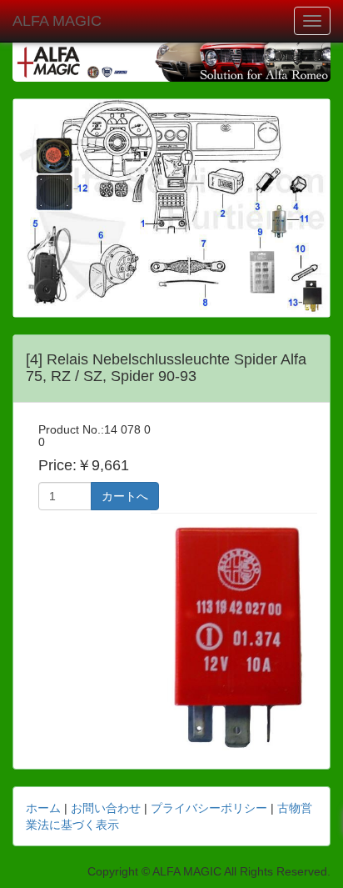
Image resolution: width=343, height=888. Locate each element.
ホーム (43, 808)
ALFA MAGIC (57, 21)
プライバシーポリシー (209, 808)
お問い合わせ (106, 808)
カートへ (125, 496)
